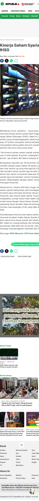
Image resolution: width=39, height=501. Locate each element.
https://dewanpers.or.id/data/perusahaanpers (17, 490)
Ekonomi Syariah (18, 11)
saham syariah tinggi (24, 256)
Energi (12, 16)
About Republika (5, 475)
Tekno (18, 459)
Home (2, 40)
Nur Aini (21, 56)
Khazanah (3, 453)
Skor (33, 450)
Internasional (4, 459)
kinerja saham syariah (8, 256)
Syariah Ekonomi (18, 40)
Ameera (2, 450)
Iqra (17, 453)
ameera (4, 11)
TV (1, 465)
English (34, 462)
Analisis (18, 456)
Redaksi (19, 475)
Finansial (4, 16)
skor (30, 11)
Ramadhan (19, 465)
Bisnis (18, 16)
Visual (18, 462)
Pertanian (25, 16)
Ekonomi (8, 40)
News (2, 456)
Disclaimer (3, 478)
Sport (34, 456)
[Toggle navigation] (2, 4)
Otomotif (34, 16)
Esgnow (3, 462)
